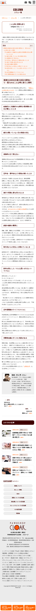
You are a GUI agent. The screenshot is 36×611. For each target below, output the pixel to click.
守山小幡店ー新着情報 (8, 576)
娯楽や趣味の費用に (12, 64)
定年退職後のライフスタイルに (15, 72)
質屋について (18, 486)
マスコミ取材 (6, 580)
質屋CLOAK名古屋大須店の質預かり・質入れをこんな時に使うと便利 (17, 49)
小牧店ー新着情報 (20, 576)
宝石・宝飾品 (19, 558)
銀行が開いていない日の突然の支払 (16, 56)
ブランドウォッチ (26, 560)
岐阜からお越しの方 (7, 578)
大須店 (12, 551)
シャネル (23, 562)
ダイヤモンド (27, 558)
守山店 (17, 551)
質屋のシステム (29, 551)
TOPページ (5, 18)
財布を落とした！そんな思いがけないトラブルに (19, 69)
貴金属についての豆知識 (18, 501)
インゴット (5, 562)
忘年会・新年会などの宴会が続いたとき (18, 60)
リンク (28, 571)
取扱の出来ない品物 (26, 567)
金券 (28, 564)
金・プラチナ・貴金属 (8, 558)
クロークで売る (17, 555)
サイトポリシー (21, 571)
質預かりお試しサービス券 (24, 569)
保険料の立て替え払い (13, 58)
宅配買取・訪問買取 (7, 553)
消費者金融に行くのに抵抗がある (16, 74)
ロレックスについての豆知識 (18, 505)
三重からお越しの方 (19, 578)
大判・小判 (12, 564)
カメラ (4, 567)
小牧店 (22, 551)
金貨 (10, 562)
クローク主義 (26, 555)
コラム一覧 (14, 18)
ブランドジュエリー (7, 560)
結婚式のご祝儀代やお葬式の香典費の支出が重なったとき (19, 53)
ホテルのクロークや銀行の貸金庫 (17, 209)
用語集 (18, 513)
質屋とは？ (27, 413)
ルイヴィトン (16, 562)
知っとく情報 (18, 489)
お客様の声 (27, 366)
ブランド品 (5, 564)
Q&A (18, 493)
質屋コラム (12, 569)
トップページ (6, 551)
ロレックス (17, 560)
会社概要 (13, 571)
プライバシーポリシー (17, 580)
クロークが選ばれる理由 (21, 553)
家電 (8, 567)
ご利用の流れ (6, 571)
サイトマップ (27, 580)
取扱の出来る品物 (15, 567)
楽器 (32, 564)
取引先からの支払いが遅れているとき (17, 66)
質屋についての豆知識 (18, 497)
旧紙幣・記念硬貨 (21, 564)
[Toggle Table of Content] (30, 45)
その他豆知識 (18, 509)
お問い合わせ (6, 574)
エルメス (29, 562)
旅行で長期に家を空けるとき (15, 62)
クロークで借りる (7, 555)
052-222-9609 (29, 538)
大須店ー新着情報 (15, 574)
